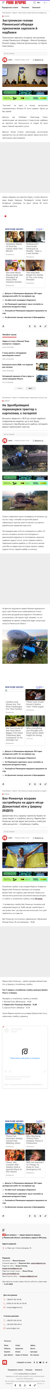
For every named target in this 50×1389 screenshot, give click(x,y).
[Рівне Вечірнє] (19, 2)
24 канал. (39, 899)
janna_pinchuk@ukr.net (10, 1273)
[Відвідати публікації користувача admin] (4, 59)
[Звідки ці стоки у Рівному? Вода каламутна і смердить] (42, 343)
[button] (4, 2)
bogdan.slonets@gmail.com (12, 1268)
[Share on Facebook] (15, 1385)
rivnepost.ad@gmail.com (28, 1276)
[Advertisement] (25, 167)
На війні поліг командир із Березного (20, 300)
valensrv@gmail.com (38, 1263)
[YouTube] (40, 1362)
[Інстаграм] (43, 1362)
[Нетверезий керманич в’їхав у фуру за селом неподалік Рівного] (42, 378)
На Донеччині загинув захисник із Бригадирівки (25, 317)
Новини (7, 16)
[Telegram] (46, 1362)
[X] (37, 1362)
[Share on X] (20, 1385)
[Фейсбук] (34, 1362)
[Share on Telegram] (29, 1385)
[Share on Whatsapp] (25, 1385)
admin (10, 60)
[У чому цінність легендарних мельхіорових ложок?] (42, 355)
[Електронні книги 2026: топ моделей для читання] (42, 366)
